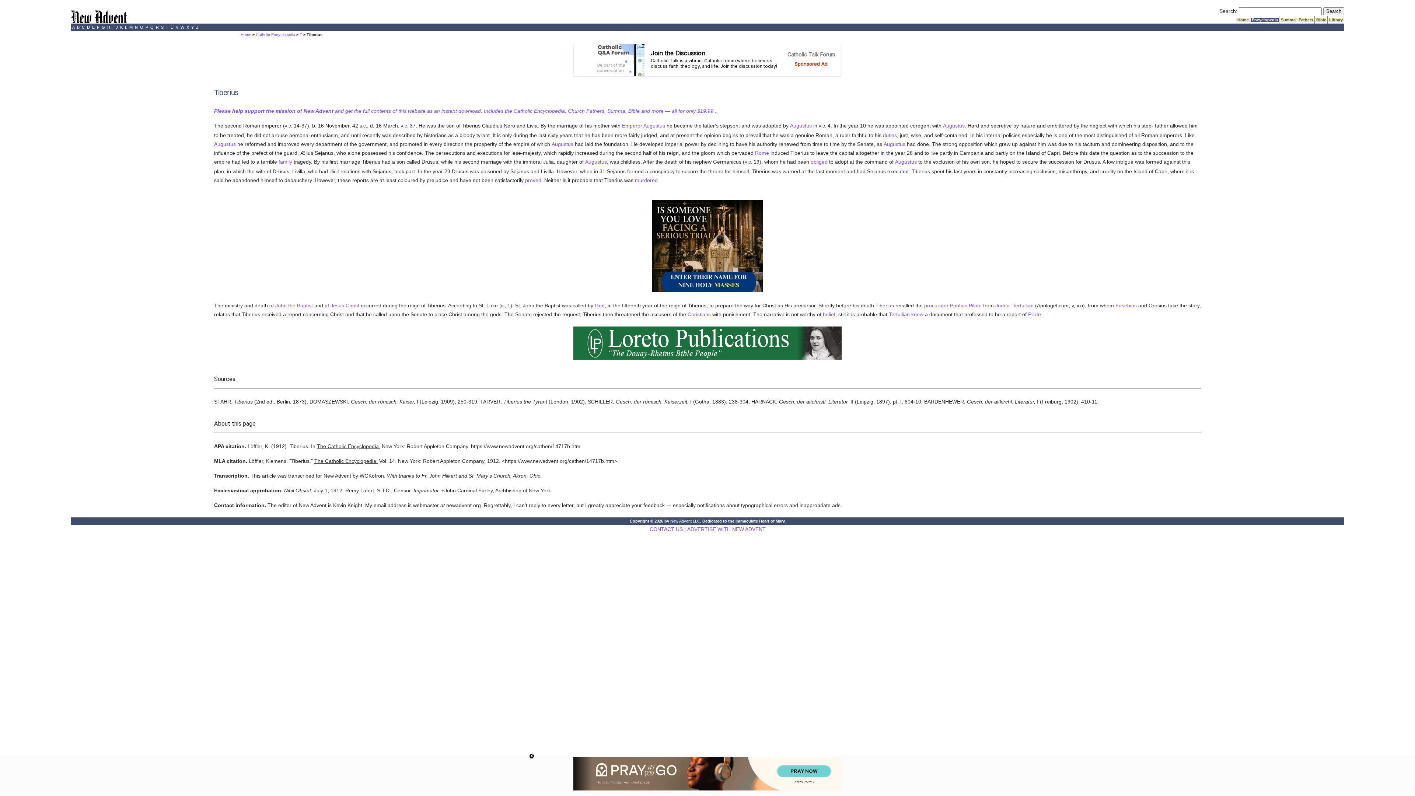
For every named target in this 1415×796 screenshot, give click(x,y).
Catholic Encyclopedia (275, 34)
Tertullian (1023, 305)
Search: (1228, 11)
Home (1243, 20)
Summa (1288, 20)
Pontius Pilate (966, 305)
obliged (819, 162)
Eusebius (1126, 305)
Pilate (1034, 314)
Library (1336, 20)
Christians (699, 314)
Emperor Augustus (643, 126)
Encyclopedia (1265, 20)
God (600, 305)
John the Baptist (294, 305)
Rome (762, 153)
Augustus (801, 126)
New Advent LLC (685, 521)
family (285, 162)
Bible (1321, 20)
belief (829, 314)
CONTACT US (666, 529)
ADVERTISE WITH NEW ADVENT (726, 529)
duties (890, 135)
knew (917, 314)
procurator (936, 305)
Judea (1002, 305)
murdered (646, 180)
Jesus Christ (345, 305)
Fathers (1305, 20)
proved (533, 180)
